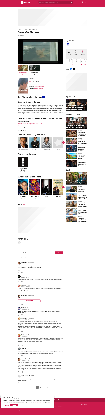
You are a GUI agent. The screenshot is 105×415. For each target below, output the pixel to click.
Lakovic (24, 204)
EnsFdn (23, 276)
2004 (30, 81)
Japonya (44, 81)
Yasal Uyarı (60, 406)
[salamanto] (19, 263)
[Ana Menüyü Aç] (19, 2)
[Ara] (71, 2)
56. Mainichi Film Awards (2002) (35, 123)
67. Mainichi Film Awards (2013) (31, 125)
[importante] (19, 285)
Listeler (74, 6)
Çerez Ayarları (6, 405)
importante (24, 285)
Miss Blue (23, 307)
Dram (31, 78)
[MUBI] (68, 44)
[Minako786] (19, 318)
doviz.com (20, 412)
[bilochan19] (19, 296)
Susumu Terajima (22, 123)
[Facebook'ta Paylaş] (71, 69)
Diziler (55, 6)
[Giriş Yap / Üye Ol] (82, 2)
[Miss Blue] (19, 308)
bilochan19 (24, 295)
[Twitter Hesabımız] (54, 399)
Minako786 (24, 318)
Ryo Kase (20, 125)
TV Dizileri (80, 6)
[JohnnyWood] (19, 359)
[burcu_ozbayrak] (19, 376)
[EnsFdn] (19, 276)
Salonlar (44, 6)
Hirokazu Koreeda (40, 84)
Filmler (49, 6)
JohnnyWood (24, 358)
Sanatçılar (61, 6)
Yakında (38, 6)
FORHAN (23, 348)
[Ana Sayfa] (25, 2)
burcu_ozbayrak (25, 375)
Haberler (68, 6)
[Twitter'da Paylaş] (74, 69)
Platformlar (20, 6)
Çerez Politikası (37, 402)
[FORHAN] (19, 348)
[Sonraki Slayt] (63, 142)
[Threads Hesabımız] (58, 399)
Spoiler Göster (29, 300)
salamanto (24, 262)
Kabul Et (14, 405)
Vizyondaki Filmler (30, 6)
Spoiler (24, 252)
